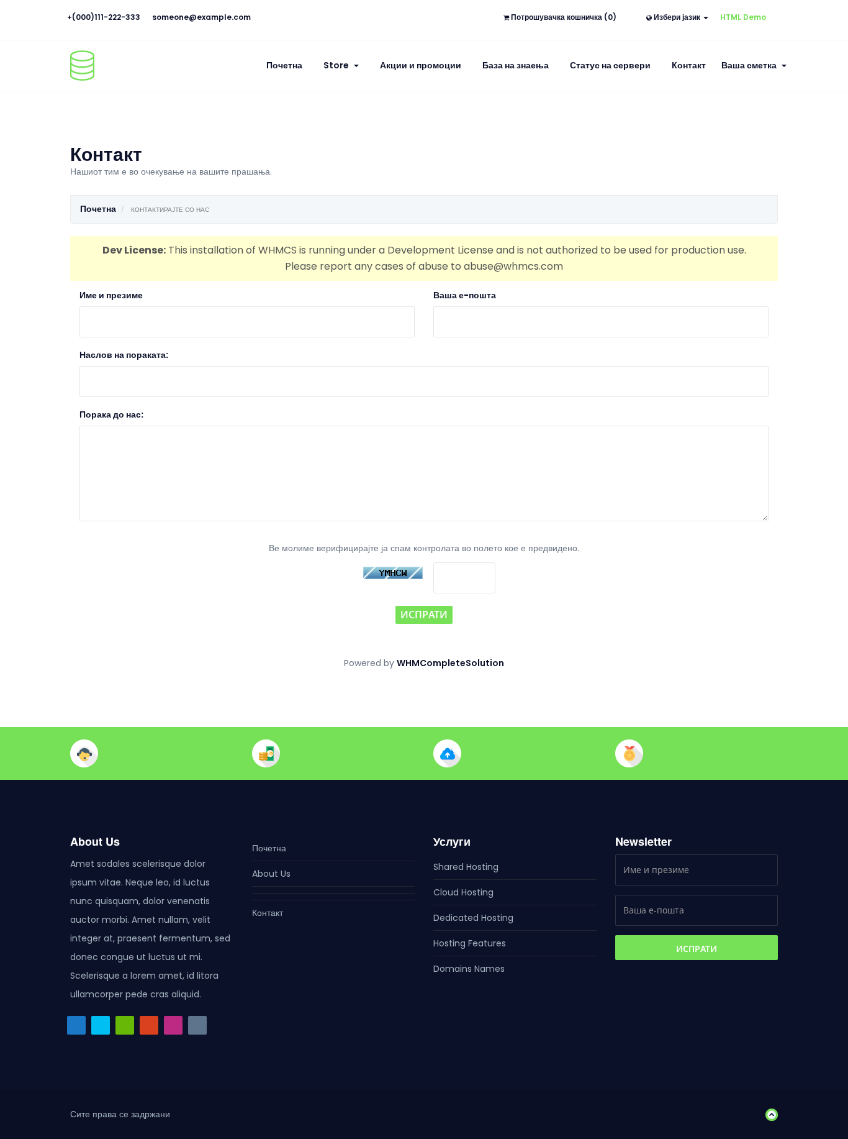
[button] (768, 1114)
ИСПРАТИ (424, 614)
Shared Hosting (465, 867)
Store (338, 65)
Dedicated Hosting (473, 918)
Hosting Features (469, 943)
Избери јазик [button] (677, 17)
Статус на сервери (610, 65)
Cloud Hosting (463, 892)
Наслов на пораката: (123, 355)
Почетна (284, 65)
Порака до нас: (111, 414)
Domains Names (469, 969)
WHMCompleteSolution (450, 663)
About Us (271, 873)
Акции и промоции (420, 65)
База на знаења (515, 65)
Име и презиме (111, 295)
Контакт (689, 65)
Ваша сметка (750, 65)
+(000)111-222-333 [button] (103, 17)
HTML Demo (743, 17)
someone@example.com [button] (201, 17)
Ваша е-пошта (464, 295)
